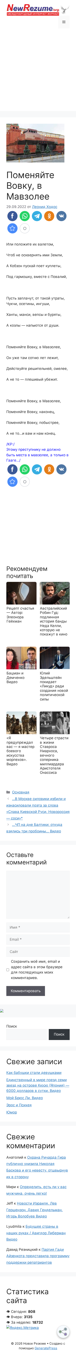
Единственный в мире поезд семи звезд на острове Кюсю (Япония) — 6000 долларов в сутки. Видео (37, 1085)
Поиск (11, 1026)
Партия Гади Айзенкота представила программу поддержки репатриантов (37, 1256)
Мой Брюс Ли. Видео (24, 1098)
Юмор (11, 1112)
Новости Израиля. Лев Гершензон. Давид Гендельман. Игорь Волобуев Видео (34, 1209)
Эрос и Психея (19, 1105)
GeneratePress (46, 1348)
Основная (20, 792)
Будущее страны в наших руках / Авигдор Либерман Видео (36, 1232)
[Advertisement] (38, 73)
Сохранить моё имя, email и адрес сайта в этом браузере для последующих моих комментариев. (36, 969)
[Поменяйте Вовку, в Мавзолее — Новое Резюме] (12, 228)
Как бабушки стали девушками (33, 1073)
